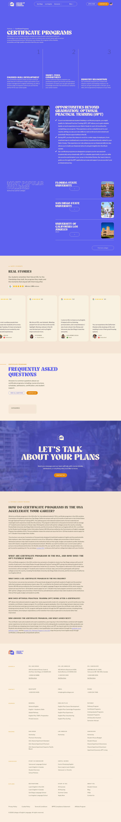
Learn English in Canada (36, 767)
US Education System (94, 718)
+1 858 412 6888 (34, 675)
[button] (58, 4)
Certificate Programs (94, 709)
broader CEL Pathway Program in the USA (37, 630)
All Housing (61, 790)
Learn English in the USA (36, 787)
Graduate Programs (93, 715)
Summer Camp (62, 792)
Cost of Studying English (65, 764)
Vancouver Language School (38, 764)
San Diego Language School (37, 792)
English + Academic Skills (36, 709)
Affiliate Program (80, 806)
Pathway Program (93, 706)
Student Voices (92, 787)
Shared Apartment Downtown (96, 747)
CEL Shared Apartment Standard (39, 741)
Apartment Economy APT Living (97, 750)
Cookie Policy (26, 806)
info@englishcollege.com (66, 692)
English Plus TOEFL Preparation (38, 715)
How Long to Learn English (66, 767)
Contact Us (90, 795)
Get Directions (33, 678)
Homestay (32, 734)
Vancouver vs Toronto (65, 770)
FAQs (89, 792)
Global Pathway (33, 712)
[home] (17, 4)
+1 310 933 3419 (63, 675)
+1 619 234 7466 (92, 692)
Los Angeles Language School (38, 795)
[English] (111, 3)
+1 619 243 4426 (34, 692)
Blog (88, 790)
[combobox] (111, 3)
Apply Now (61, 795)
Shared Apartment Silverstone (97, 744)
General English (34, 706)
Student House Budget (94, 738)
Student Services (34, 770)
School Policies (33, 773)
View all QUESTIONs (16, 393)
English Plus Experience (65, 712)
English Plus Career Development (68, 706)
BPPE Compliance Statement (61, 806)
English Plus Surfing (64, 719)
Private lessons (33, 719)
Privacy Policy (13, 806)
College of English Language (22, 812)
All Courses (61, 787)
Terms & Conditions (41, 806)
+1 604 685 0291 (92, 675)
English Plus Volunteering (66, 715)
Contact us (32, 393)
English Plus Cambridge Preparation (69, 709)
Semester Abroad (93, 720)
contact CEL (40, 548)
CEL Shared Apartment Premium (39, 744)
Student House (92, 741)
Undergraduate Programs (95, 712)
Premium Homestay (35, 738)
